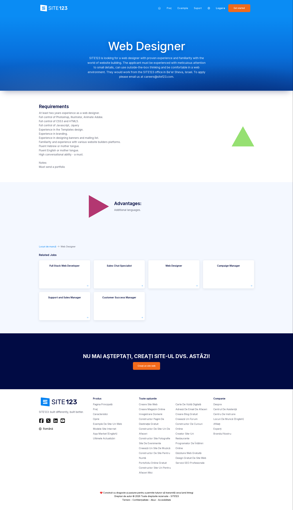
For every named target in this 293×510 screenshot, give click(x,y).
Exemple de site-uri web (107, 424)
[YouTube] (62, 420)
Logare (220, 8)
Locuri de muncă (47, 246)
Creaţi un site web (147, 366)
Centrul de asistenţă (225, 409)
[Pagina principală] (159, 8)
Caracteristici (100, 414)
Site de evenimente (150, 443)
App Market (105, 433)
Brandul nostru (222, 433)
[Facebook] (42, 420)
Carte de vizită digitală (188, 404)
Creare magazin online (152, 409)
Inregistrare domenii (150, 414)
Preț (169, 8)
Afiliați (216, 424)
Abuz (153, 500)
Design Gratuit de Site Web (190, 458)
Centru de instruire (224, 414)
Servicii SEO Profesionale (189, 462)
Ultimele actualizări (104, 438)
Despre (217, 404)
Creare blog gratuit (186, 414)
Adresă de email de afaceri (191, 409)
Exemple (182, 8)
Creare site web (148, 404)
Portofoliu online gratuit (153, 462)
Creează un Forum (186, 419)
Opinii (96, 419)
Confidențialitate (140, 500)
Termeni (126, 500)
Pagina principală (102, 404)
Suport (198, 8)
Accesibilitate (164, 500)
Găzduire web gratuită (188, 453)
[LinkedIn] (55, 420)
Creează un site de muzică (154, 448)
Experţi (217, 428)
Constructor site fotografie (154, 438)
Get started (239, 8)
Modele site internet (104, 428)
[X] (48, 420)
